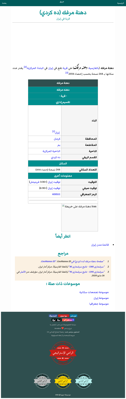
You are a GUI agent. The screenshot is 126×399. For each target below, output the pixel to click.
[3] (67, 72)
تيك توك (56, 320)
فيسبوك (53, 315)
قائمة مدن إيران (100, 245)
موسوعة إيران (101, 298)
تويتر (74, 315)
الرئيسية (120, 3)
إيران (50, 68)
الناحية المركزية (51, 151)
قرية (65, 68)
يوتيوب (64, 315)
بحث (4, 3)
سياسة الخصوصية (70, 324)
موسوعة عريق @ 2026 (63, 395)
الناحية (93, 151)
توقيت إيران (54, 182)
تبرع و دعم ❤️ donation (63, 328)
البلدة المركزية (35, 68)
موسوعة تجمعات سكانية (94, 292)
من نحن (59, 324)
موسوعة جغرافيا (99, 304)
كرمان (57, 139)
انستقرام (68, 320)
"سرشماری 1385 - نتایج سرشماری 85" (86, 267)
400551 (56, 194)
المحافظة (91, 139)
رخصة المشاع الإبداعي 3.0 (55, 332)
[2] (25, 67)
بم (59, 145)
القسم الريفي (89, 157)
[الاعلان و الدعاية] (63, 353)
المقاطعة (91, 145)
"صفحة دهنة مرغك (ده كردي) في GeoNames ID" (72, 261)
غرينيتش (34, 182)
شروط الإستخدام (69, 335)
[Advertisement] (63, 41)
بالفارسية (94, 68)
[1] (53, 131)
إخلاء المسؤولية (56, 335)
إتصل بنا (52, 324)
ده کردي (55, 157)
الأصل (22, 272)
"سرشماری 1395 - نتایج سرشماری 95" (86, 272)
